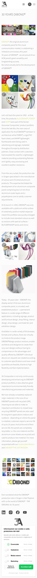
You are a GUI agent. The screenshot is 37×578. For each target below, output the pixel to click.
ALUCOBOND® (22, 118)
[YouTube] (25, 512)
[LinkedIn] (4, 512)
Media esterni (16, 555)
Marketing (14, 561)
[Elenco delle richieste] (23, 4)
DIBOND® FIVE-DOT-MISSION (16, 447)
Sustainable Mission (26, 444)
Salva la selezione (10, 566)
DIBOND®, (5, 41)
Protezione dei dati (24, 573)
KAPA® (7, 122)
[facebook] (18, 512)
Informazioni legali (13, 573)
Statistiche (15, 550)
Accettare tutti (26, 567)
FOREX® (32, 118)
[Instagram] (11, 512)
